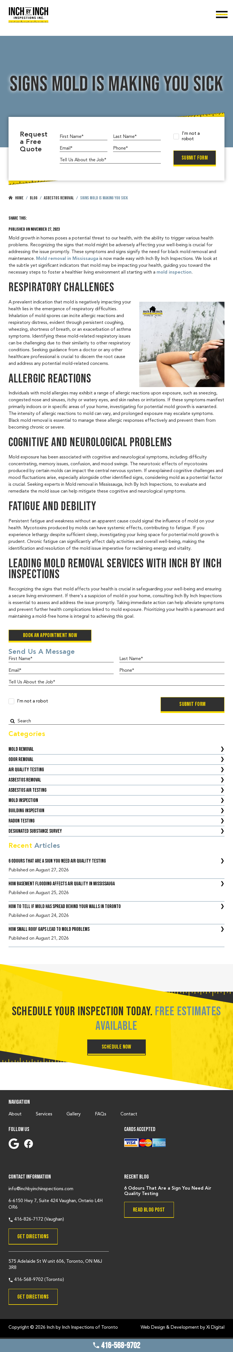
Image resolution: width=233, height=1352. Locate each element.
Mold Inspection (23, 800)
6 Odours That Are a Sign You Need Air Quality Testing (57, 861)
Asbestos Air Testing (28, 790)
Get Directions (33, 1236)
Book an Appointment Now (50, 635)
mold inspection (174, 272)
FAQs (100, 1114)
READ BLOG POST (149, 1209)
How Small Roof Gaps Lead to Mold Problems (49, 929)
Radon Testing (22, 821)
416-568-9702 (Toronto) (38, 1279)
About (15, 1114)
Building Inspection (26, 811)
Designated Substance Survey (35, 831)
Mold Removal (21, 749)
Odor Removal (21, 759)
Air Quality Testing (26, 770)
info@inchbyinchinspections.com (41, 1189)
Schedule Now (116, 1046)
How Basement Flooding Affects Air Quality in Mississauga (62, 884)
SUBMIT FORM (195, 157)
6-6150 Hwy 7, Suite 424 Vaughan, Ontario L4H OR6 (56, 1204)
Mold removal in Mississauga (67, 259)
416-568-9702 (120, 1345)
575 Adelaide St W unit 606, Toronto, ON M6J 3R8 (55, 1264)
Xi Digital (215, 1327)
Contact (128, 1114)
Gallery (73, 1114)
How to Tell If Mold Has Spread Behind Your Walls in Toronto (65, 906)
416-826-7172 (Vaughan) (38, 1219)
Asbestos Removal (25, 780)
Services (44, 1114)
